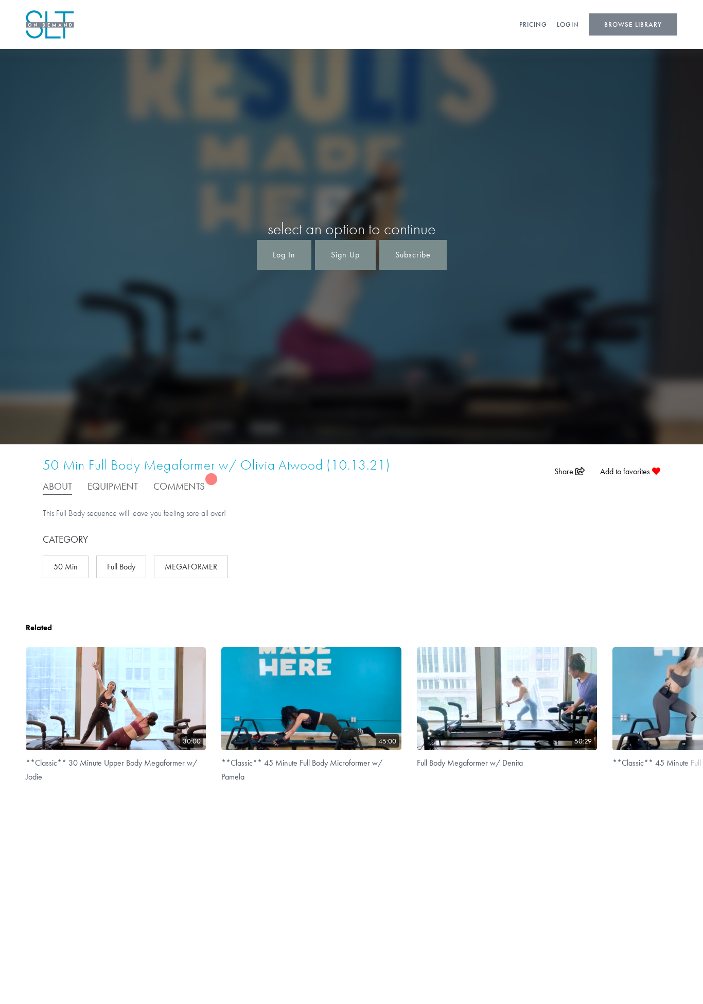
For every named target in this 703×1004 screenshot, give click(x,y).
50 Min (66, 566)
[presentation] (694, 717)
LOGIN (568, 24)
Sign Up (345, 254)
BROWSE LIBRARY (633, 24)
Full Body (121, 566)
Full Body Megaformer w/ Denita (470, 762)
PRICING (533, 24)
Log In (284, 254)
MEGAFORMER (191, 566)
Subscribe (413, 254)
